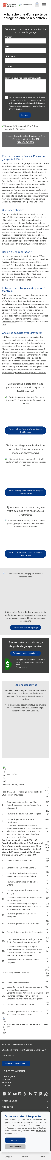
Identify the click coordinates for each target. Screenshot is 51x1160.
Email (26, 1156)
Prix (43, 1156)
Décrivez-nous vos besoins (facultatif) (23, 78)
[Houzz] (30, 1094)
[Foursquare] (40, 1094)
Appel (9, 1156)
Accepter (15, 1140)
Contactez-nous (9, 321)
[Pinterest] (19, 1094)
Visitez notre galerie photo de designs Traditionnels (25, 430)
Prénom (8, 37)
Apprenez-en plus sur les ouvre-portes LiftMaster (24, 372)
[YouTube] (14, 1094)
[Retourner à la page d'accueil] (9, 5)
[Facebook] (4, 1094)
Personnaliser (15, 1146)
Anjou (41, 707)
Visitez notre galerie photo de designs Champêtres (25, 554)
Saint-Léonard (32, 710)
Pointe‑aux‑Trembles (28, 707)
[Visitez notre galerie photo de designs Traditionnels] (25, 409)
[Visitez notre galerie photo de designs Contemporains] (25, 471)
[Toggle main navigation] (44, 4)
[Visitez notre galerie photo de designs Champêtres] (25, 533)
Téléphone (10, 56)
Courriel (8, 66)
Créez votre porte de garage (25, 627)
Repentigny (17, 710)
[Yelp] (25, 1094)
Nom (7, 46)
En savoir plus (21, 667)
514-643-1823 (25, 142)
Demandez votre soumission (25, 653)
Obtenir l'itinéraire (14, 1063)
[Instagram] (35, 1094)
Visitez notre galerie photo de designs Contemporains (25, 492)
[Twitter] (9, 1094)
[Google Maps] (46, 1094)
